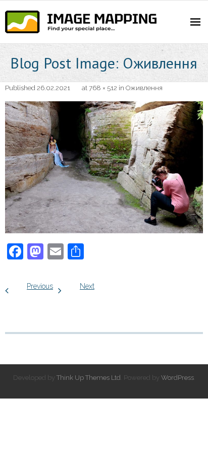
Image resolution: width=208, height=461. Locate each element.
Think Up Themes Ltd (89, 377)
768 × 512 (103, 88)
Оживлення (144, 88)
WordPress (177, 377)
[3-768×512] (104, 167)
